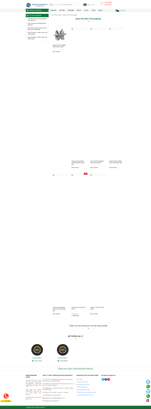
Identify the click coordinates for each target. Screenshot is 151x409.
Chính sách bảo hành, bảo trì (85, 395)
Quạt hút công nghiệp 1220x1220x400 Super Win (59, 309)
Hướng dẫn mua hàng (83, 384)
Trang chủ (53, 10)
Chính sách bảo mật (82, 382)
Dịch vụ (79, 10)
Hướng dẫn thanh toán (83, 389)
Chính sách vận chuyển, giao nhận (86, 392)
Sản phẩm (71, 10)
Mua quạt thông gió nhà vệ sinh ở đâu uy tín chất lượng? (37, 28)
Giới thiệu (62, 10)
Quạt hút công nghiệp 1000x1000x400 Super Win (78, 162)
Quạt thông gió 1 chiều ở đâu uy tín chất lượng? (38, 33)
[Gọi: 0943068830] (6, 396)
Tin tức (86, 10)
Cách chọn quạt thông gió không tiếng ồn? (37, 24)
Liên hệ (100, 10)
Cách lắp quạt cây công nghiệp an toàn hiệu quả (37, 19)
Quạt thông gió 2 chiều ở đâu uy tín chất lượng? (38, 37)
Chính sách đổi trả (82, 387)
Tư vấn (93, 10)
